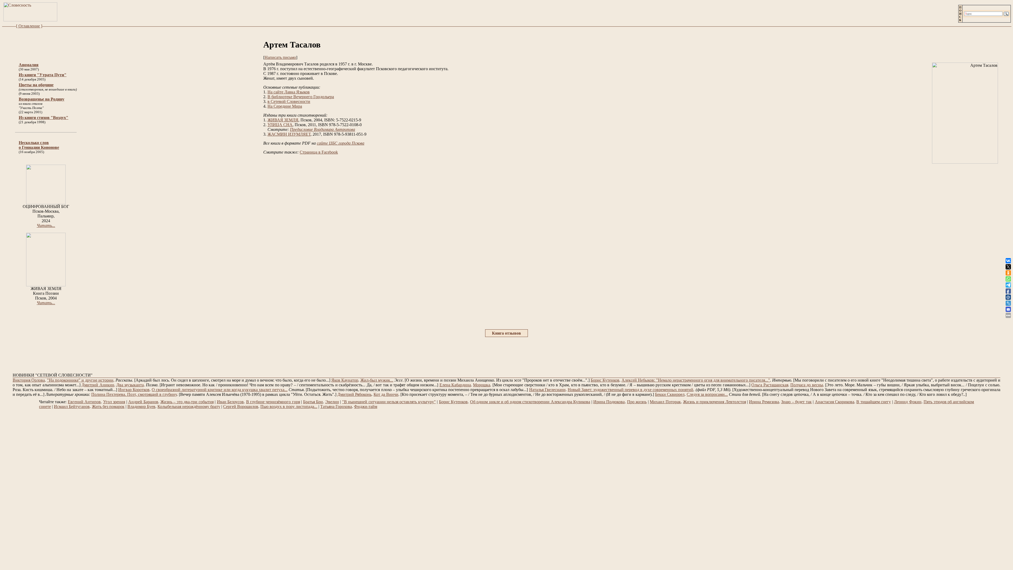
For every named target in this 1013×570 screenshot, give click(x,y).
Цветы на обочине (36, 85)
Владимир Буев (141, 406)
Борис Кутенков (605, 380)
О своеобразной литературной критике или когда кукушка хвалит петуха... (220, 389)
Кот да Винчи (386, 394)
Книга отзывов (506, 333)
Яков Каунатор (344, 380)
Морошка (481, 385)
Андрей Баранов (143, 402)
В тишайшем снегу (873, 402)
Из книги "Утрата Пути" (42, 75)
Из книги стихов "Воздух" (43, 117)
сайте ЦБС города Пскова (340, 143)
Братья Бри (313, 402)
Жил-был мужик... (376, 380)
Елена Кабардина (455, 385)
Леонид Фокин (907, 402)
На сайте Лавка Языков (288, 92)
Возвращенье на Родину (41, 99)
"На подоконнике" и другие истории (80, 380)
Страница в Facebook (319, 152)
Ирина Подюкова (609, 402)
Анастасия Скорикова (834, 402)
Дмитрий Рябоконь (354, 394)
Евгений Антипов (84, 402)
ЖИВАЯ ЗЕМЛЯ (282, 120)
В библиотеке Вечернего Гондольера (300, 96)
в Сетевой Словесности (288, 101)
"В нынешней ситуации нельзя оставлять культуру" (389, 402)
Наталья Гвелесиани (547, 389)
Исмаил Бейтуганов (72, 406)
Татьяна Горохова (336, 406)
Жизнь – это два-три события (187, 402)
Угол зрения (114, 402)
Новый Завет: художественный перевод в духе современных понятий (631, 389)
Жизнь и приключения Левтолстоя (714, 402)
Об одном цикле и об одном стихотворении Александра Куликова (530, 402)
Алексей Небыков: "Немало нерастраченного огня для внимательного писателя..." (696, 380)
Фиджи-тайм (365, 406)
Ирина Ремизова (764, 402)
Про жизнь (637, 402)
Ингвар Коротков (134, 389)
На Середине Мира (284, 106)
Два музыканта (130, 385)
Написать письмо (280, 57)
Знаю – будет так (796, 402)
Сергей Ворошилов (240, 406)
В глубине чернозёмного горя (273, 402)
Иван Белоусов (230, 402)
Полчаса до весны (806, 385)
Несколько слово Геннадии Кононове (39, 145)
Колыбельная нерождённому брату (188, 406)
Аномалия (29, 65)
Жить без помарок (108, 406)
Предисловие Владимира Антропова (322, 129)
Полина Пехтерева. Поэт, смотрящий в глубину (134, 394)
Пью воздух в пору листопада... (288, 406)
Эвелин (332, 402)
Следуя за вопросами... (707, 394)
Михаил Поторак (665, 402)
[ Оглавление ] (29, 26)
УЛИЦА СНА (280, 124)
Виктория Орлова (29, 380)
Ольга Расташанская (769, 385)
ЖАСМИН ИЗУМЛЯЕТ (288, 134)
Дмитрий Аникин (98, 385)
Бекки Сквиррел (670, 394)
